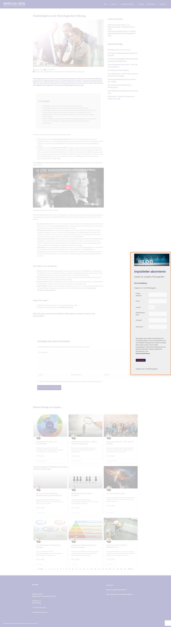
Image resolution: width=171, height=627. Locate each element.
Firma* (138, 301)
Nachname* (139, 327)
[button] (168, 255)
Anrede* (138, 307)
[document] (85, 313)
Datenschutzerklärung (143, 353)
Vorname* (139, 320)
